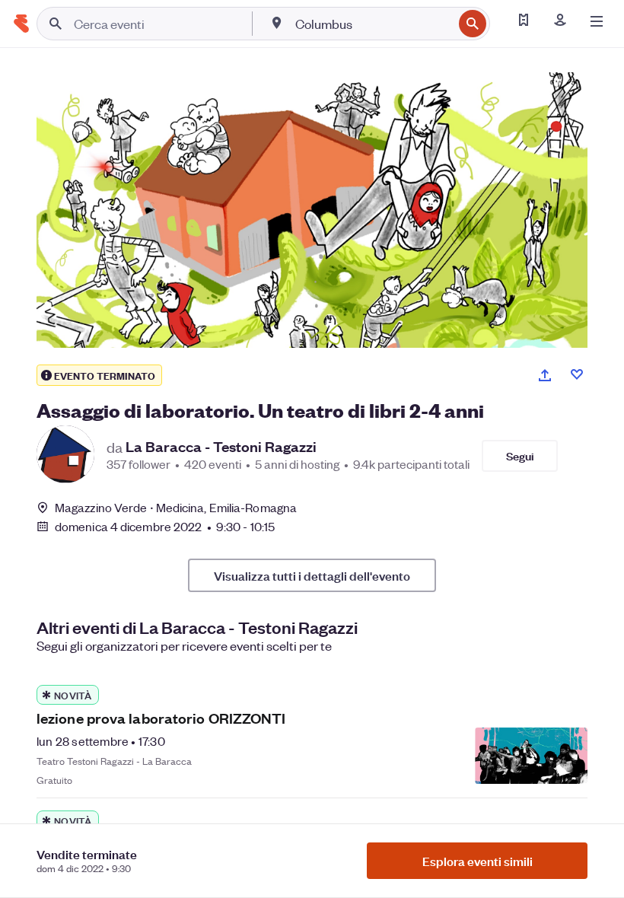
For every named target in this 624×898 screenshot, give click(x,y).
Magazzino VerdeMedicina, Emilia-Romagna (176, 507)
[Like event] (576, 374)
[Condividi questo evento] (545, 375)
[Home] (21, 23)
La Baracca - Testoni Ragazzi (221, 447)
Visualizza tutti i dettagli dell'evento (312, 575)
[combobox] (372, 23)
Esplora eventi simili (477, 860)
